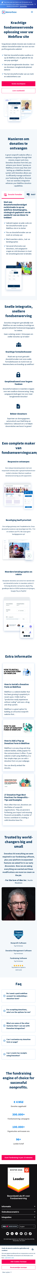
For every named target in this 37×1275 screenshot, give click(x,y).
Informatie (6, 1206)
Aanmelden (23, 6)
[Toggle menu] (32, 12)
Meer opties (6, 1272)
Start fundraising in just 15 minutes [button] (18, 1157)
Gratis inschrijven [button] (18, 83)
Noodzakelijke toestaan (18, 1267)
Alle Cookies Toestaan (19, 1262)
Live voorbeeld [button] (18, 90)
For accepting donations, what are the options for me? (18, 1010)
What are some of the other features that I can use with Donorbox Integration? (18, 1025)
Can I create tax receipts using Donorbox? (16, 1054)
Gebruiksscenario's (10, 1212)
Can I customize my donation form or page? (18, 1040)
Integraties (6, 1217)
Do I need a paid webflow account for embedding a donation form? (16, 996)
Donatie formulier (15, 194)
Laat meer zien (9, 1258)
